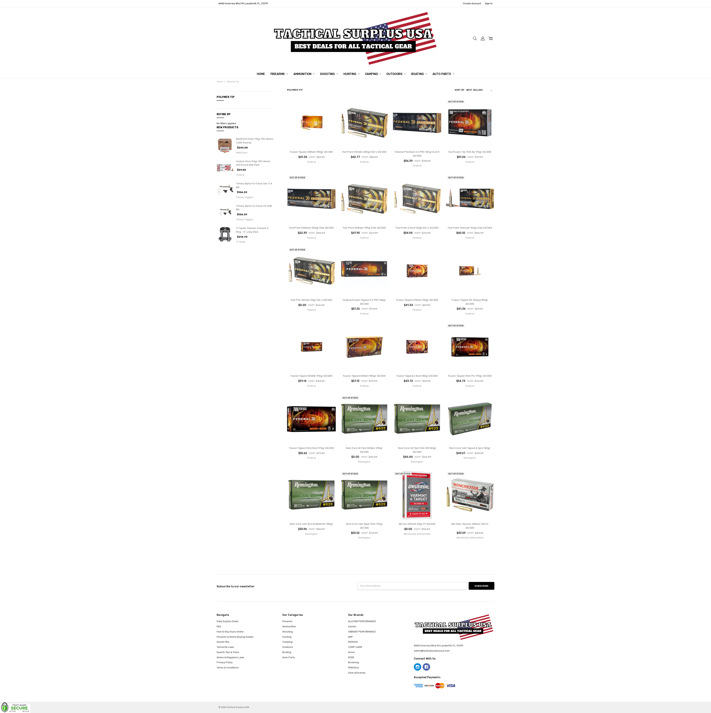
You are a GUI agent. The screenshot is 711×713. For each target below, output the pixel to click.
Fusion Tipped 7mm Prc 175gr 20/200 (470, 375)
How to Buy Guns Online (230, 631)
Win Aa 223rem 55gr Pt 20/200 (417, 524)
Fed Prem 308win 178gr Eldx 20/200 (364, 227)
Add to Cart (311, 132)
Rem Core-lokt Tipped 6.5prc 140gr (469, 448)
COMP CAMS (355, 647)
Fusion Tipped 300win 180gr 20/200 (364, 375)
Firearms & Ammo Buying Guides (235, 636)
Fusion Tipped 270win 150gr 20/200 (417, 300)
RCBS (351, 657)
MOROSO (353, 641)
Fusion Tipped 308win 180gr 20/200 (311, 151)
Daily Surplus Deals (227, 621)
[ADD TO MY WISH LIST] (329, 116)
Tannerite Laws (225, 647)
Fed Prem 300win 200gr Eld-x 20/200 (364, 151)
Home (261, 74)
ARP (350, 636)
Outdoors (394, 74)
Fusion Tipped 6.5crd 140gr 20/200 (417, 375)
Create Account (472, 3)
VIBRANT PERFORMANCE (362, 631)
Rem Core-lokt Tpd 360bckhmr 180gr (311, 524)
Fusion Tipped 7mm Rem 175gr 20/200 (311, 448)
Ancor (351, 652)
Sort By (459, 90)
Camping (372, 74)
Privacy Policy (225, 662)
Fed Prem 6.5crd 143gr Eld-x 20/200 (417, 227)
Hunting (350, 74)
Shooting (328, 74)
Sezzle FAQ (223, 641)
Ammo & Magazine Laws (230, 657)
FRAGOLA (353, 667)
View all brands (356, 672)
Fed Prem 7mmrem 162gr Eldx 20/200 (470, 227)
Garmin (352, 626)
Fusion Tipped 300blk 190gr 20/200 (311, 375)
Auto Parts (442, 74)
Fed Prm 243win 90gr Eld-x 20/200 (311, 300)
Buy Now (311, 140)
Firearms (278, 74)
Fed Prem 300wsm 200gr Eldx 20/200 (311, 227)
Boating (418, 74)
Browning (353, 662)
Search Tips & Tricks (228, 652)
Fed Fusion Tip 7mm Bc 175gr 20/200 (469, 151)
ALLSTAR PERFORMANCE (362, 621)
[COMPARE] (329, 110)
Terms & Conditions (228, 667)
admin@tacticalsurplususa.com (432, 650)
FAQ (219, 626)
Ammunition (302, 74)
